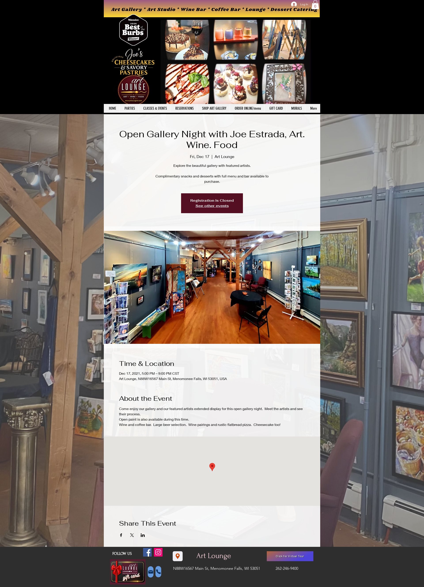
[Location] (178, 556)
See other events (212, 205)
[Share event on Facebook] (121, 535)
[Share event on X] (132, 535)
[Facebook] (147, 552)
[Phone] (158, 571)
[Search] (315, 57)
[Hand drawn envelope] (128, 572)
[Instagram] (158, 552)
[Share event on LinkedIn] (143, 535)
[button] (315, 4)
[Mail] (150, 572)
